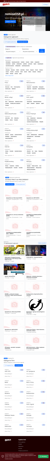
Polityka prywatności (23, 450)
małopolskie (37, 62)
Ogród (42, 103)
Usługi (6, 153)
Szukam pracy (7, 88)
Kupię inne (29, 88)
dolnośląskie (8, 62)
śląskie (35, 63)
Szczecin (7, 71)
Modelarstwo (40, 134)
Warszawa (7, 69)
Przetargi (7, 105)
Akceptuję (44, 456)
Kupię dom (29, 86)
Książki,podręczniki (8, 167)
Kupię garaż (41, 86)
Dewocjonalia (29, 101)
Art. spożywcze (30, 371)
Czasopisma (12, 165)
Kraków (17, 69)
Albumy (6, 165)
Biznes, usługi (8, 97)
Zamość (25, 71)
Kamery (11, 119)
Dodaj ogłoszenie (23, 41)
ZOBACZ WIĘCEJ (10, 21)
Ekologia (28, 415)
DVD (12, 118)
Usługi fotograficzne (9, 138)
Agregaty (28, 165)
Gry (32, 151)
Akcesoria (7, 134)
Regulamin (20, 446)
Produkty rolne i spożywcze (15, 103)
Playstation (41, 151)
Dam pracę (7, 86)
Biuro (6, 101)
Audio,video (7, 118)
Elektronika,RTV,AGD (10, 113)
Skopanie (32, 69)
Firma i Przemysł (31, 113)
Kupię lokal (34, 88)
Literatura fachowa (18, 134)
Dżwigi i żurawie (35, 165)
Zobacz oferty (10, 184)
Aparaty (11, 134)
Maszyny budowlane (30, 167)
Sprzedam (34, 153)
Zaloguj (46, 4)
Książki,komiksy (9, 161)
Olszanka (34, 71)
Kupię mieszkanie (41, 88)
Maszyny (28, 161)
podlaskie (25, 63)
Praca (6, 82)
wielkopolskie (17, 65)
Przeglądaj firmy (9, 365)
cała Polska (22, 69)
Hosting (6, 151)
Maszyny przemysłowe (31, 169)
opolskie (13, 63)
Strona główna (21, 442)
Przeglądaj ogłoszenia (11, 41)
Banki (6, 382)
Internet (16, 73)
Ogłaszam (38, 103)
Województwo (25, 49)
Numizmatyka (37, 136)
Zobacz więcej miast (9, 75)
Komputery (29, 147)
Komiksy (17, 165)
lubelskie (22, 62)
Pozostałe (7, 103)
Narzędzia (32, 103)
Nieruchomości (30, 82)
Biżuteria (7, 393)
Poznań (27, 69)
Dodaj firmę (19, 365)
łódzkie (32, 62)
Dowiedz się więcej (9, 458)
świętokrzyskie (40, 63)
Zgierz (20, 73)
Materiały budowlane (37, 101)
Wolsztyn (39, 71)
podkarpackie (19, 63)
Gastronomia (39, 118)
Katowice (41, 69)
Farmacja (29, 426)
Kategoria (7, 49)
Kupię (36, 151)
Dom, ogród (29, 97)
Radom (29, 71)
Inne (11, 86)
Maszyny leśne (38, 167)
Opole (21, 71)
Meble (28, 103)
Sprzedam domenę (18, 151)
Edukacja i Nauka (9, 415)
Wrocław (11, 71)
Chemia (7, 404)
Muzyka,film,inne (30, 136)
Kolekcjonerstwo (34, 134)
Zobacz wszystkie (42, 243)
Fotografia (8, 130)
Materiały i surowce (18, 101)
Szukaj (41, 51)
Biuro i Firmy (30, 382)
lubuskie (27, 62)
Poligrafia (41, 121)
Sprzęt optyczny (14, 136)
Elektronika (16, 118)
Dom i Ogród (30, 404)
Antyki (28, 134)
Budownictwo (11, 101)
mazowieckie (8, 63)
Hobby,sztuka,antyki (32, 130)
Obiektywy (7, 136)
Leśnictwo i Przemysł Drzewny (32, 121)
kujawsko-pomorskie (15, 62)
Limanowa (17, 71)
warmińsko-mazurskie (10, 65)
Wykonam (14, 88)
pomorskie (30, 63)
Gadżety (6, 119)
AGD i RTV (7, 371)
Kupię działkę (34, 86)
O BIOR (20, 444)
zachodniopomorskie (26, 65)
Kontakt (20, 448)
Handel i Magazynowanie (31, 119)
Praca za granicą (17, 86)
